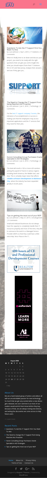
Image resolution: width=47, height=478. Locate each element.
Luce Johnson (14, 52)
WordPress (23, 475)
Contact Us (29, 463)
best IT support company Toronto (24, 113)
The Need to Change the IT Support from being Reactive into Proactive (24, 103)
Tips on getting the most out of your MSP (24, 215)
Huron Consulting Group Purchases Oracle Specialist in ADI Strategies (24, 158)
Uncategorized (37, 218)
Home (11, 460)
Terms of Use (16, 463)
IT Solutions (34, 52)
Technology (34, 106)
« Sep (8, 386)
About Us (19, 460)
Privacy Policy (31, 460)
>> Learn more (10, 419)
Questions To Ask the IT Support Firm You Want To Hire (24, 49)
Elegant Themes (23, 472)
